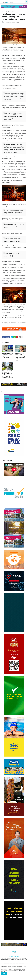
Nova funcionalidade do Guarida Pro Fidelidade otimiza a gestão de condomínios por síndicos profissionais (7, 374)
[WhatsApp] (14, 337)
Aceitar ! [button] (4, 973)
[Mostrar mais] (22, 337)
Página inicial (4, 11)
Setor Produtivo (11, 11)
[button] (1, 2)
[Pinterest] (17, 337)
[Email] (20, 337)
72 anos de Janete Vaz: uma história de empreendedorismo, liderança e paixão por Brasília (20, 356)
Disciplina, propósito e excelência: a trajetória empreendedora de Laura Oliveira (7, 355)
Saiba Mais (3, 971)
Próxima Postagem (23, 391)
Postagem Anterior (5, 391)
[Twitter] (12, 337)
